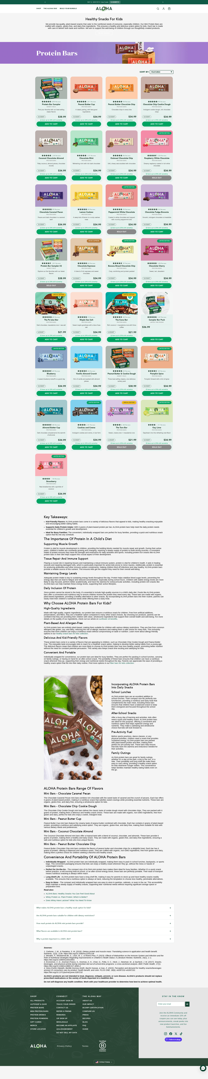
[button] (104, 1062)
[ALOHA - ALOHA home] (104, 8)
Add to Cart (51, 124)
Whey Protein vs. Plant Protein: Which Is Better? (67, 897)
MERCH (33, 1025)
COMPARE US (89, 1011)
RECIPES (86, 1018)
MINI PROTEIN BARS (39, 1011)
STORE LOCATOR (38, 1029)
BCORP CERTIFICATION (93, 1008)
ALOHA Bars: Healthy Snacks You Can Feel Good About (70, 894)
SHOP (38, 8)
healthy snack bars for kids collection (72, 634)
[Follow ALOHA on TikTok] (181, 1033)
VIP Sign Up (61, 1018)
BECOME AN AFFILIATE (66, 1025)
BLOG (85, 1022)
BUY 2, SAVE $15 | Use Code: (98, 2)
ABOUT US (87, 1001)
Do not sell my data (66, 1033)
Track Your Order (66, 1004)
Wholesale (62, 1022)
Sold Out (157, 178)
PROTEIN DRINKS (38, 1015)
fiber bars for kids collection (122, 663)
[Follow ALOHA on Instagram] (165, 1033)
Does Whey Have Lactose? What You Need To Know (69, 900)
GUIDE (85, 1029)
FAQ (84, 1025)
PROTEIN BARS (37, 1008)
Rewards (61, 1015)
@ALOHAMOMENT (64, 1029)
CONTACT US (62, 1008)
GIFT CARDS (35, 1022)
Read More (104, 33)
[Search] (158, 8)
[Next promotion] (163, 2)
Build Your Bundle (68, 8)
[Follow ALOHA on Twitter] (176, 1033)
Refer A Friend (63, 1011)
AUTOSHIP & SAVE (38, 1004)
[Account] (163, 8)
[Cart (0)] (169, 8)
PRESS (86, 1015)
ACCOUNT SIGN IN (64, 1001)
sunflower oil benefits (108, 619)
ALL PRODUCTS (37, 1001)
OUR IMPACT (88, 1004)
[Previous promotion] (45, 2)
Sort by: (145, 72)
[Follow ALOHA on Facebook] (170, 1033)
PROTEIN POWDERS (39, 1018)
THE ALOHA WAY (50, 8)
